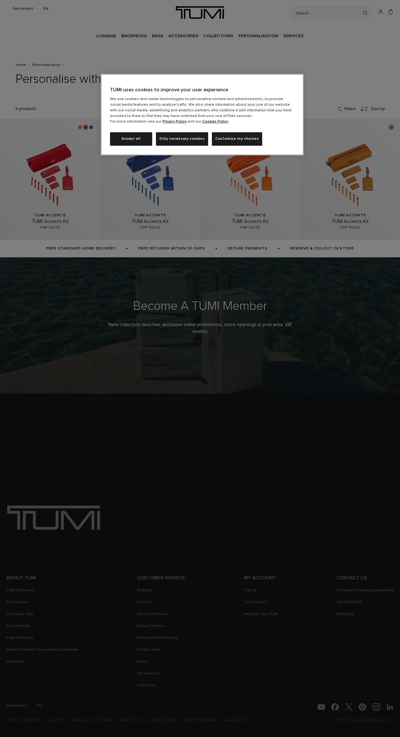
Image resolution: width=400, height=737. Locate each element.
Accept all (131, 139)
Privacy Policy (174, 122)
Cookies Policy (215, 122)
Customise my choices (237, 139)
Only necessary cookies (182, 139)
